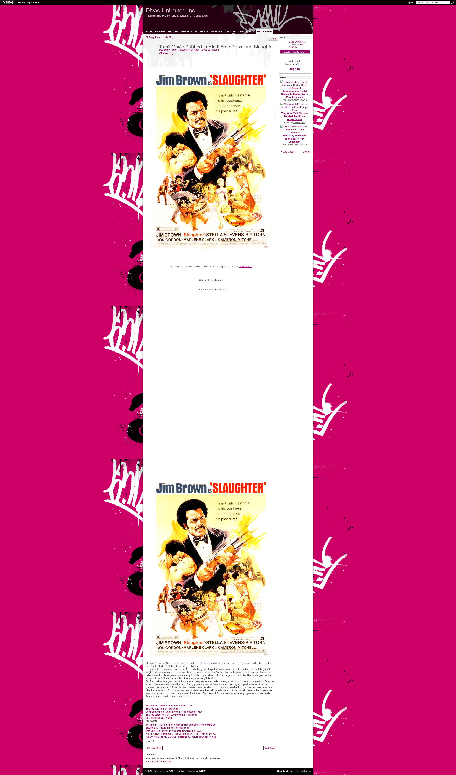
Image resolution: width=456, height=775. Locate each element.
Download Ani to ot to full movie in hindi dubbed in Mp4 (174, 711)
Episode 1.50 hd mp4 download (162, 708)
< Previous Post (154, 748)
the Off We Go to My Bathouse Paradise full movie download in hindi (181, 736)
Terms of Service (303, 771)
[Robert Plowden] (151, 53)
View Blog (168, 53)
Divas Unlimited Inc (170, 10)
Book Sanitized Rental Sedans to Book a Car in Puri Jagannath (294, 94)
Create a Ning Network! (28, 2)
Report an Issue (284, 771)
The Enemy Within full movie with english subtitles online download (180, 724)
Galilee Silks (299, 122)
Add (275, 38)
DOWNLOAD (245, 266)
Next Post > (270, 748)
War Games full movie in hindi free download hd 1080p (174, 730)
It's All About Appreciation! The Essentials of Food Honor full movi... (181, 733)
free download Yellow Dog (159, 717)
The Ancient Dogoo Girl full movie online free (169, 705)
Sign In (410, 2)
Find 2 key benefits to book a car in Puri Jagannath (294, 138)
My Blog (169, 37)
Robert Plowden (178, 49)
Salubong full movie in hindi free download (167, 727)
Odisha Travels (299, 99)
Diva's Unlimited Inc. (297, 41)
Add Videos (288, 151)
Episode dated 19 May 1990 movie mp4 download (171, 714)
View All (306, 151)
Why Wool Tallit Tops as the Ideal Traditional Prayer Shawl (294, 116)
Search (452, 2)
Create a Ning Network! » (295, 51)
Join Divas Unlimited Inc (158, 761)
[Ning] (7, 2)
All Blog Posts (153, 37)
